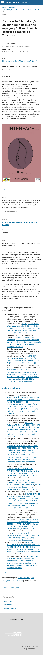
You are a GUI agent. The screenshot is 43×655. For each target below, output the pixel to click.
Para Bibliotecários (9, 608)
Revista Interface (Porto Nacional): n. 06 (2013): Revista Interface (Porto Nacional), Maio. (23, 330)
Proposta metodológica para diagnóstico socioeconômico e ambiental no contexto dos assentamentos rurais (23, 482)
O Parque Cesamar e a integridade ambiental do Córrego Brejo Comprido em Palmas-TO (23, 326)
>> (7, 572)
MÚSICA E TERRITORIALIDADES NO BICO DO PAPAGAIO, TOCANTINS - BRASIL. (20, 468)
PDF (7, 189)
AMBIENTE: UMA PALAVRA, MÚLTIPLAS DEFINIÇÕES (22, 357)
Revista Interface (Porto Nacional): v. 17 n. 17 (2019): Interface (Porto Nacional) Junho (24, 487)
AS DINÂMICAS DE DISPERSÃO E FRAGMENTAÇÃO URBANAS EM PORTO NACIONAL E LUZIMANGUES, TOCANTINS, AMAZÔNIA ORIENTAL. (23, 373)
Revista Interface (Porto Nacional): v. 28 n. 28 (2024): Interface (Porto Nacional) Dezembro (23, 411)
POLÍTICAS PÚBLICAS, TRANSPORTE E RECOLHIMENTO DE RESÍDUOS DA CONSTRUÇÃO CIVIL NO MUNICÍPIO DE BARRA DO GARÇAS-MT (23, 426)
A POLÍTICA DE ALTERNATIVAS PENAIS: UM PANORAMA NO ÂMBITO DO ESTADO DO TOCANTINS (23, 544)
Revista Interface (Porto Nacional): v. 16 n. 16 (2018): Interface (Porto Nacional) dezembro (23, 434)
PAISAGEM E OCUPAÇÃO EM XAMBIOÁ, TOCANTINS (20, 534)
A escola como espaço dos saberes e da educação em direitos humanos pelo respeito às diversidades (22, 559)
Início (4, 8)
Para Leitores (7, 601)
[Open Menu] (2, 2)
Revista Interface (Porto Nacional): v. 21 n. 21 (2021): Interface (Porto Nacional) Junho (23, 361)
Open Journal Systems (11, 588)
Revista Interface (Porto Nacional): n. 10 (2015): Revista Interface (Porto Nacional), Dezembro (24, 344)
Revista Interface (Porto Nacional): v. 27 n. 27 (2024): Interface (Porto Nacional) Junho (22, 526)
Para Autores (7, 604)
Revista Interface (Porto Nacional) (18, 2)
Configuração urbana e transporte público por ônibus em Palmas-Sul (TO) (23, 339)
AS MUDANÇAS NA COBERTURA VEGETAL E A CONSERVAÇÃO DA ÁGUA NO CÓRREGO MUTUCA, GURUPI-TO (23, 521)
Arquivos (12, 8)
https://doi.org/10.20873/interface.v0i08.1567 (19, 61)
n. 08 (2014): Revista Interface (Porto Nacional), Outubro (21, 10)
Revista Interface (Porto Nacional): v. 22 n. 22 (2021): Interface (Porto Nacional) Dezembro (22, 505)
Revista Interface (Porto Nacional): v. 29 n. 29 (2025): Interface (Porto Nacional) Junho (23, 379)
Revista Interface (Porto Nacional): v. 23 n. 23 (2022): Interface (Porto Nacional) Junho (23, 537)
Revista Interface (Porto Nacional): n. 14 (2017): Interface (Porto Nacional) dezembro (22, 565)
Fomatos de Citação (10, 211)
